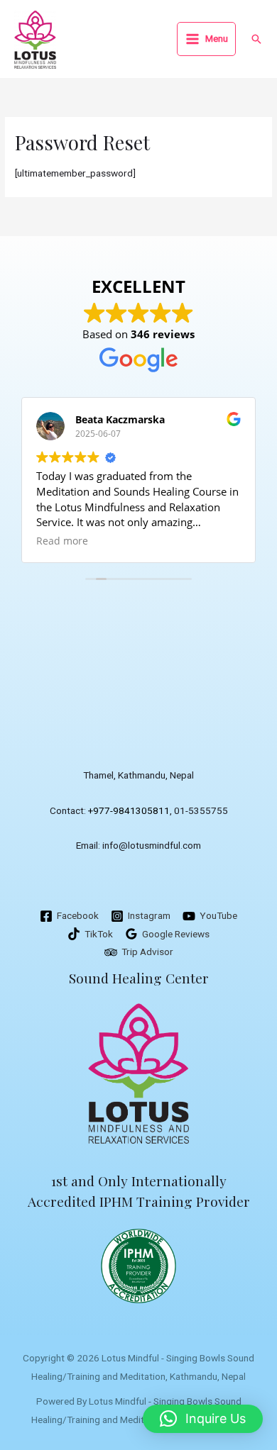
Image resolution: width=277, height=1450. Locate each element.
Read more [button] (62, 541)
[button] (256, 39)
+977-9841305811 (129, 810)
